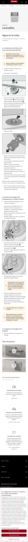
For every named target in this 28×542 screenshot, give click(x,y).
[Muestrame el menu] (3, 2)
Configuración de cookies (14, 539)
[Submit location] (26, 487)
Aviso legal (3, 528)
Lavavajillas (11, 5)
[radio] (4, 379)
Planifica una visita (14, 422)
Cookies (17, 528)
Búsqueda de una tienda (9, 484)
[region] (14, 514)
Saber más (14, 398)
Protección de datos (10, 528)
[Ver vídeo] (14, 351)
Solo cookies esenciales (14, 535)
